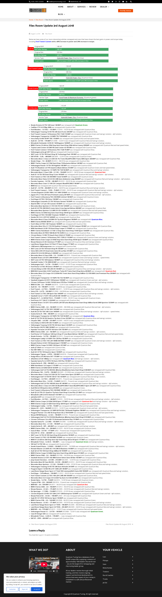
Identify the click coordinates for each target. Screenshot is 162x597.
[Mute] (54, 571)
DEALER (103, 6)
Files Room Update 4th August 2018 (118, 524)
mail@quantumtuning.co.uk (57, 1)
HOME (60, 6)
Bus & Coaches (108, 575)
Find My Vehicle (125, 11)
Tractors (106, 572)
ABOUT (70, 6)
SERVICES (81, 6)
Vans (104, 564)
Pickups (105, 560)
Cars (104, 557)
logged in (41, 535)
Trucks (105, 579)
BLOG (60, 14)
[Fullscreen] (57, 571)
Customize (12, 589)
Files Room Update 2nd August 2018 (44, 524)
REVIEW (92, 6)
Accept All (37, 589)
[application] (44, 564)
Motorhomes (107, 568)
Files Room (48, 34)
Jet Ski (105, 583)
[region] (24, 583)
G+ (116, 2)
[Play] (31, 571)
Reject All (24, 589)
